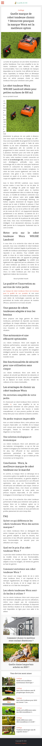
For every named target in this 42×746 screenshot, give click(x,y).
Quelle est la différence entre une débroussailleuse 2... (26, 711)
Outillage (21, 10)
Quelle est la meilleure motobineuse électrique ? (24, 681)
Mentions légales (21, 743)
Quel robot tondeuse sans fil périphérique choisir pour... (25, 691)
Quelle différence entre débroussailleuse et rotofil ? (25, 721)
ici (10, 404)
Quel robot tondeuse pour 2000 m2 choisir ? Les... (26, 701)
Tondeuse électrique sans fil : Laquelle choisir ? (26, 731)
